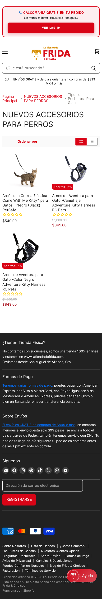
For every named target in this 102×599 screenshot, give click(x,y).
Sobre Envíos (50, 556)
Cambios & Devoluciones (54, 560)
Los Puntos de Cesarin (19, 551)
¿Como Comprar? (72, 546)
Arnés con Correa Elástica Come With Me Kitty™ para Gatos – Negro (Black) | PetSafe (25, 202)
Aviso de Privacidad (16, 560)
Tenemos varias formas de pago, (27, 385)
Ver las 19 (51, 27)
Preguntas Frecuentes (19, 556)
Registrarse (19, 499)
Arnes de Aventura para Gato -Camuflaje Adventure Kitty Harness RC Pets (73, 202)
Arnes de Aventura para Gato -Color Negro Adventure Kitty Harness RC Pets (23, 281)
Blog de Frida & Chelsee (67, 565)
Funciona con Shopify (18, 590)
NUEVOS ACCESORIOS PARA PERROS (43, 98)
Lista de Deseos (43, 546)
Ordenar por (27, 141)
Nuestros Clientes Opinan (60, 551)
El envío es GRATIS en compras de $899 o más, (39, 425)
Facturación (11, 570)
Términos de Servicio (40, 570)
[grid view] (81, 141)
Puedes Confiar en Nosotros (23, 565)
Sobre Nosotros (14, 546)
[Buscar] (93, 68)
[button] (82, 575)
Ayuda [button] (87, 576)
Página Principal (9, 98)
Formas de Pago (77, 556)
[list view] (92, 141)
